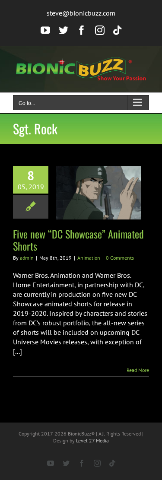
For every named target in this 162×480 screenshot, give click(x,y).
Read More (138, 370)
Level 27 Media (92, 440)
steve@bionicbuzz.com (81, 13)
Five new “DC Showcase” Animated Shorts (78, 239)
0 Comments (120, 257)
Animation (88, 257)
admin (27, 257)
